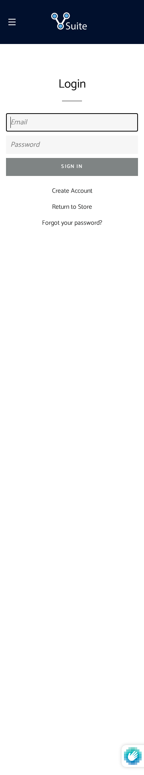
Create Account (72, 191)
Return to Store (72, 207)
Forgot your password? (72, 223)
